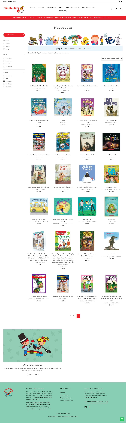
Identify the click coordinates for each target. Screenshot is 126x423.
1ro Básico (9, 35)
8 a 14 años (9, 66)
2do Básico (9, 84)
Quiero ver (32, 374)
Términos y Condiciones (66, 400)
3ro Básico (8, 87)
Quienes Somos (64, 395)
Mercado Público (89, 8)
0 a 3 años (8, 58)
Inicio (32, 8)
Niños (61, 8)
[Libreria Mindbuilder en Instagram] (86, 407)
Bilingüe (8, 44)
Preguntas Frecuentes (65, 398)
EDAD (5, 55)
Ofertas (41, 8)
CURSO (5, 72)
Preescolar (8, 76)
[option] (63, 18)
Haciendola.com (74, 416)
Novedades (51, 8)
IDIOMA (6, 40)
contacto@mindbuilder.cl (9, 1)
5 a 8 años (8, 64)
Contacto (63, 11)
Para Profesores (72, 8)
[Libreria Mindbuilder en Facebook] (89, 407)
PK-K (7, 78)
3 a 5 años (8, 61)
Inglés (7, 49)
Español (8, 46)
